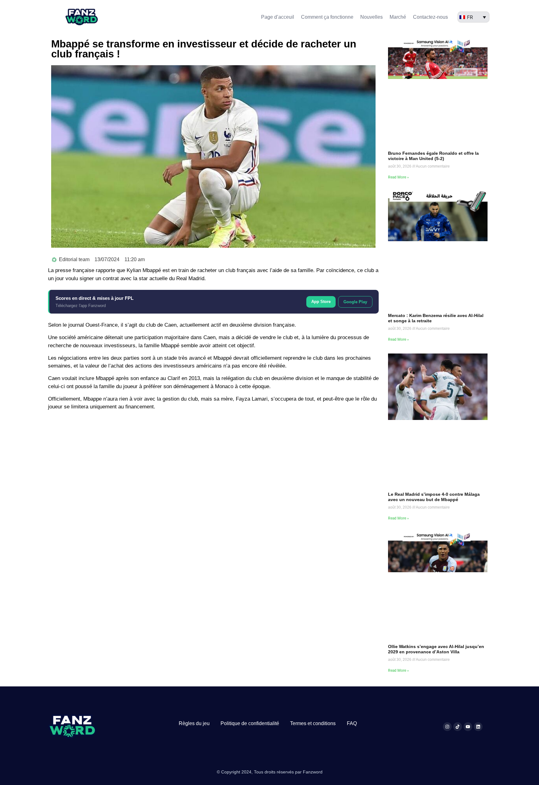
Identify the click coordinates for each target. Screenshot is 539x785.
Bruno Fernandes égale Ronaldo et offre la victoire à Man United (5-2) (433, 156)
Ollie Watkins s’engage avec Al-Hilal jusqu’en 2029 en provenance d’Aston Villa (436, 649)
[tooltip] (170, 325)
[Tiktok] (457, 726)
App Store (321, 301)
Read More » (398, 177)
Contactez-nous (430, 17)
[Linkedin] (478, 726)
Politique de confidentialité (250, 723)
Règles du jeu (194, 723)
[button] (170, 325)
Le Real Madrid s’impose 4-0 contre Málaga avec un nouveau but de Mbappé (434, 497)
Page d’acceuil (277, 17)
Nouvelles (371, 17)
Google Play (355, 302)
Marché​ (398, 17)
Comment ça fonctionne (327, 17)
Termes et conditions (313, 723)
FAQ (352, 723)
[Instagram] (447, 726)
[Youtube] (468, 726)
